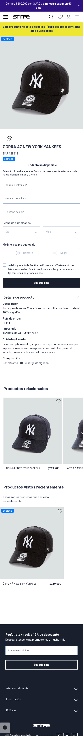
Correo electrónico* (16, 185)
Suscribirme (41, 282)
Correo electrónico (18, 650)
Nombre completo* (15, 198)
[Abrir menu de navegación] (5, 17)
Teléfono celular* (14, 212)
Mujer (63, 252)
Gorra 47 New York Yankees (23, 468)
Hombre (28, 252)
